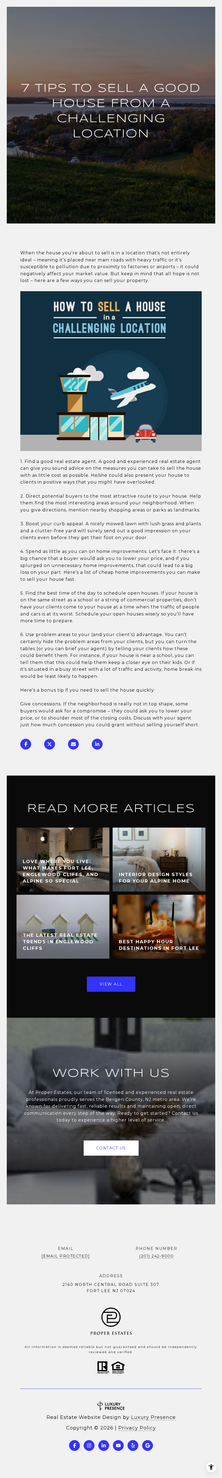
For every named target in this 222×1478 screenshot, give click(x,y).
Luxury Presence (153, 1417)
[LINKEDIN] (103, 1445)
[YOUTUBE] (118, 1445)
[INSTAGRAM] (89, 1445)
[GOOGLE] (147, 1445)
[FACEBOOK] (74, 1445)
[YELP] (133, 1445)
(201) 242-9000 (156, 1256)
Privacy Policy (137, 1428)
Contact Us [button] (111, 1148)
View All (111, 984)
